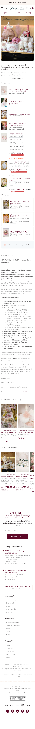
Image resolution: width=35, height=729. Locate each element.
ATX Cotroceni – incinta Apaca (16, 551)
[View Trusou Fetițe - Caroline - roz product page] (4, 114)
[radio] (15, 136)
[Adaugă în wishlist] (14, 406)
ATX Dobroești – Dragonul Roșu (16, 570)
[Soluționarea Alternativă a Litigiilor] (17, 698)
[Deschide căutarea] (7, 8)
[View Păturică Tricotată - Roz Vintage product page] (6, 218)
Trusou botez (8, 308)
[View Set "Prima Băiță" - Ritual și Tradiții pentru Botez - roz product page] (6, 232)
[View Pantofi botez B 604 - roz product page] (4, 137)
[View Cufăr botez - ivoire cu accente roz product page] (4, 102)
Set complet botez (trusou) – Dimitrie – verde (22, 477)
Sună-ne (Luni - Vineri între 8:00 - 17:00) (17, 586)
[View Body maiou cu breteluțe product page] (4, 165)
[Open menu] (2, 8)
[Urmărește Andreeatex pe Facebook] (7, 711)
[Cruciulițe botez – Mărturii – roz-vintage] (9, 416)
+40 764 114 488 (11, 573)
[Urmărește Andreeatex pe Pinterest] (22, 711)
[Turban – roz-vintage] (26, 416)
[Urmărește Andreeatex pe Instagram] (12, 711)
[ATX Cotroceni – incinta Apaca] (3, 551)
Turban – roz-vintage (25, 432)
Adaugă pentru (20, 207)
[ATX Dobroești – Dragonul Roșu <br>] (3, 570)
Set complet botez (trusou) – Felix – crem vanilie (8, 477)
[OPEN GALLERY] (17, 38)
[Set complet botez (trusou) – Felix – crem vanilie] (8, 462)
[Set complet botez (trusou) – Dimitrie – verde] (22, 462)
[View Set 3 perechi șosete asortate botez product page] (4, 182)
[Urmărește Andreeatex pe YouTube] (17, 711)
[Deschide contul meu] (27, 8)
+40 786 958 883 (11, 553)
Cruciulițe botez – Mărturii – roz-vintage (9, 432)
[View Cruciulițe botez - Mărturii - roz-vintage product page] (6, 204)
